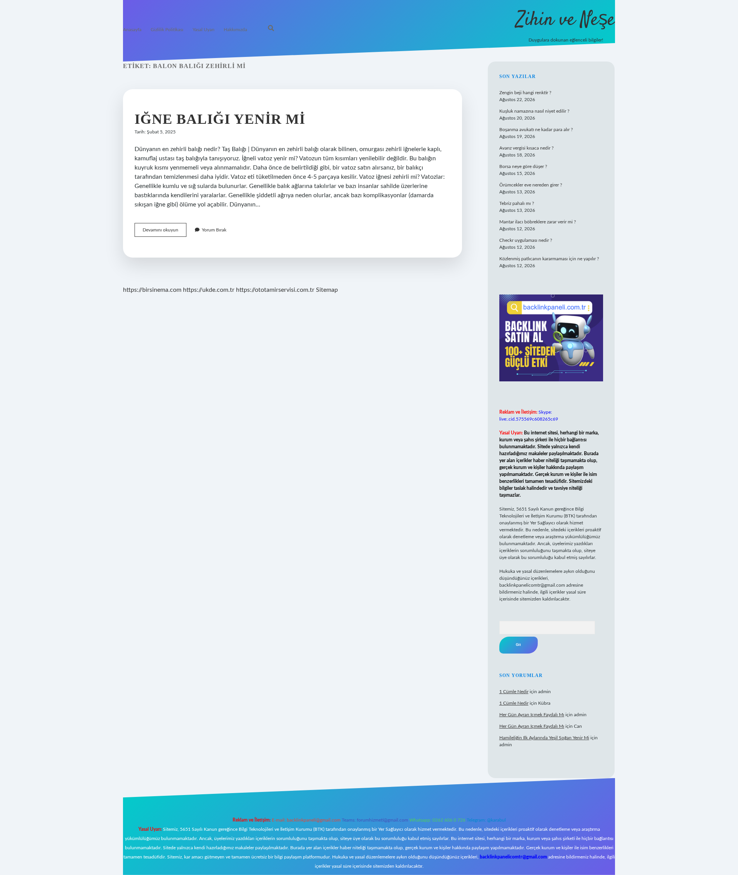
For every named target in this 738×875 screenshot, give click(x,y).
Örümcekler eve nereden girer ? (530, 185)
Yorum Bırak (214, 230)
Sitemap (327, 290)
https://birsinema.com (152, 290)
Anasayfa (132, 29)
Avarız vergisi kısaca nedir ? (526, 148)
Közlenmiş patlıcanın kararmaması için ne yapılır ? (549, 258)
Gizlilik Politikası (167, 29)
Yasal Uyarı (203, 29)
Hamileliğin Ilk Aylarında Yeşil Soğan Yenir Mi (544, 737)
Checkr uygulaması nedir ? (525, 240)
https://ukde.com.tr (208, 290)
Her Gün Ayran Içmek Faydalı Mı (531, 714)
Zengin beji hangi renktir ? (525, 92)
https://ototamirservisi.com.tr (275, 290)
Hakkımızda (235, 29)
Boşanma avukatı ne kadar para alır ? (536, 129)
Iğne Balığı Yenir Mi (220, 119)
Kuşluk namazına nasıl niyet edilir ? (534, 111)
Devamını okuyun (164, 232)
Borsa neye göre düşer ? (523, 166)
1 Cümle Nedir (514, 691)
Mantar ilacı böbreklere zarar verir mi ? (537, 222)
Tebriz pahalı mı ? (516, 203)
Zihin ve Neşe (565, 20)
